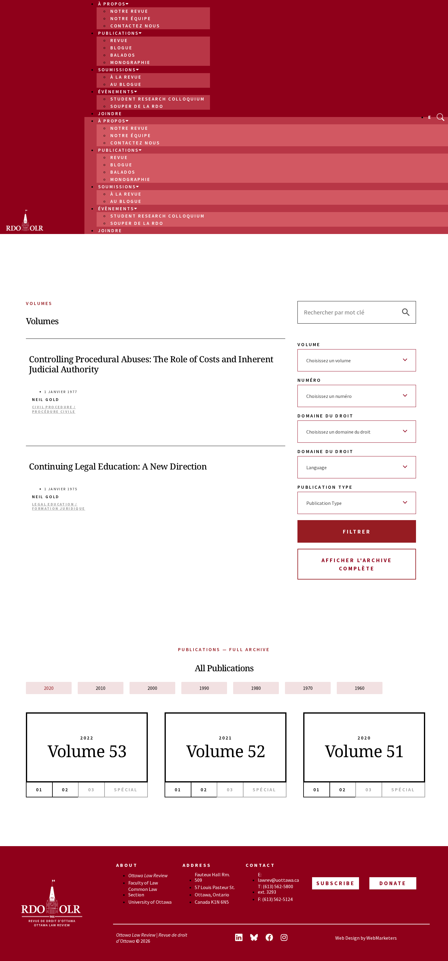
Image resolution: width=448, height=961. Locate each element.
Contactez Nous (135, 26)
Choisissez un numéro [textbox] (329, 396)
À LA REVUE (126, 77)
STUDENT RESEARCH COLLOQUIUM (157, 99)
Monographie (130, 62)
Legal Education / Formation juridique (58, 506)
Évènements (116, 91)
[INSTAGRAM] (288, 938)
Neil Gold (45, 399)
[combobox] (356, 360)
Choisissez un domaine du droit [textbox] (338, 432)
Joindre (110, 113)
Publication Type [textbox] (324, 503)
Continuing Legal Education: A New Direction (118, 466)
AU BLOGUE (126, 84)
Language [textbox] (316, 467)
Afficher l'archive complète (357, 564)
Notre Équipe (130, 18)
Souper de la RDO (136, 106)
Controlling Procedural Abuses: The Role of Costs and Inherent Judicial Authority (151, 364)
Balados (122, 55)
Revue (119, 40)
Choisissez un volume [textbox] (328, 360)
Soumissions (117, 70)
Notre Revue (129, 11)
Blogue (121, 48)
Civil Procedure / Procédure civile (54, 409)
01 (39, 789)
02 (65, 789)
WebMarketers (381, 938)
